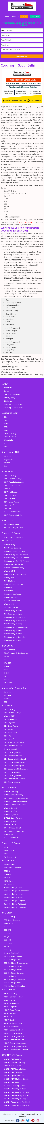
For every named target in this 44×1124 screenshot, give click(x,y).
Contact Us (35, 16)
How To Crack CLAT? (12, 512)
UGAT (6, 673)
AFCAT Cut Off (10, 1020)
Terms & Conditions (12, 394)
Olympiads (8, 440)
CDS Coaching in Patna (13, 772)
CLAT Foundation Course (14, 482)
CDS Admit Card (10, 732)
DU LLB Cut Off (10, 824)
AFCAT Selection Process (14, 1023)
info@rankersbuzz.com (15, 369)
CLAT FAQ (8, 508)
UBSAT (7, 679)
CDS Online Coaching (12, 712)
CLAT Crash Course (12, 485)
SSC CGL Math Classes (13, 956)
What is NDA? (9, 571)
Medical (7, 462)
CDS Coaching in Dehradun (14, 779)
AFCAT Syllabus (10, 1013)
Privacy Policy (9, 397)
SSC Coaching (9, 916)
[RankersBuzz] (22, 10)
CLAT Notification (11, 492)
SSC (5, 702)
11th (6, 427)
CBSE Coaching (10, 433)
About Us (15, 16)
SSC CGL (7, 926)
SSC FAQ (7, 950)
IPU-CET (7, 663)
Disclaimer (8, 401)
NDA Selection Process (13, 584)
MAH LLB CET (9, 850)
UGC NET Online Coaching (14, 1062)
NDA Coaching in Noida (13, 614)
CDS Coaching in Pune (12, 775)
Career (7, 391)
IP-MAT (7, 656)
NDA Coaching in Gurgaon (14, 624)
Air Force (7, 695)
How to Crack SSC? (11, 953)
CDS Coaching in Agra (12, 782)
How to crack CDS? (11, 749)
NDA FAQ (8, 587)
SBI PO (7, 871)
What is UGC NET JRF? (13, 1065)
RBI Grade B (9, 884)
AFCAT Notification (11, 1003)
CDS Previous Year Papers (15, 742)
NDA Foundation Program (14, 551)
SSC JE (6, 936)
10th (6, 423)
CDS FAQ (7, 736)
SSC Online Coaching (12, 920)
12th (6, 430)
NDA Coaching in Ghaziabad (15, 617)
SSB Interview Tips (11, 607)
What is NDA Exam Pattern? (15, 574)
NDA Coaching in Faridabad (15, 620)
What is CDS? (9, 716)
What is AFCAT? (10, 1000)
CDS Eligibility (9, 722)
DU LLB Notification (12, 811)
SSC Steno (8, 943)
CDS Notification (10, 719)
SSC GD (7, 946)
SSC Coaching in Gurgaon (14, 973)
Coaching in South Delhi (13, 407)
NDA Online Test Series (13, 564)
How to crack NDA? (12, 600)
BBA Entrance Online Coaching (16, 653)
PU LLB (7, 854)
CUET (6, 676)
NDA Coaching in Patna (13, 630)
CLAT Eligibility (10, 495)
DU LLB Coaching (11, 791)
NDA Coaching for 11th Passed (16, 558)
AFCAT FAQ (8, 1016)
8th (5, 417)
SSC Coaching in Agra (12, 983)
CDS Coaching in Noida (13, 755)
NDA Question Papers (13, 594)
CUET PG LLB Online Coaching (16, 798)
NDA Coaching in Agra (12, 640)
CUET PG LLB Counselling (14, 831)
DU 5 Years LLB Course (13, 537)
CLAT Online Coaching (12, 479)
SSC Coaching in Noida (13, 969)
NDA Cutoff (8, 591)
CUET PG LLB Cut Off (12, 828)
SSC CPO (7, 930)
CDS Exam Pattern (11, 726)
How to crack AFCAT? (12, 1026)
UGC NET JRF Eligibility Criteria (16, 1079)
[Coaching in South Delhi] (22, 104)
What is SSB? (9, 604)
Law (5, 466)
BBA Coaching (9, 650)
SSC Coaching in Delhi (12, 959)
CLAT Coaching (10, 475)
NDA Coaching (9, 544)
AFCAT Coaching (10, 993)
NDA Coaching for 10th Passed (16, 554)
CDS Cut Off (9, 739)
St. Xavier (8, 683)
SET (5, 659)
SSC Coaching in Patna (13, 966)
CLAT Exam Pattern (12, 502)
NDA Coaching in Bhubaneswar (16, 627)
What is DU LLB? (10, 808)
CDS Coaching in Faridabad (14, 762)
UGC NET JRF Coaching (13, 1059)
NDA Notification (10, 597)
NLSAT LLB (8, 847)
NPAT (6, 669)
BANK (6, 698)
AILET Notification (11, 524)
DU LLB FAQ (9, 834)
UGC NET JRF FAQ (11, 1082)
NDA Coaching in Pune (13, 633)
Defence (7, 456)
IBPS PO (7, 877)
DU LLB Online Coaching (13, 795)
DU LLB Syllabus (10, 821)
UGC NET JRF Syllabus (13, 1072)
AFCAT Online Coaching (13, 997)
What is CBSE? (10, 437)
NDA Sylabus (9, 577)
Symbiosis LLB (10, 857)
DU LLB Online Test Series (15, 804)
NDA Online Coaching (12, 548)
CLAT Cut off (9, 505)
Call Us (24, 16)
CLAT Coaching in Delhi (13, 515)
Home (7, 16)
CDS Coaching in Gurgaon (14, 765)
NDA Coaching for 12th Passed (16, 561)
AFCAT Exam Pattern (12, 1010)
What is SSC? (9, 923)
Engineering (9, 459)
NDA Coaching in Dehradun (14, 637)
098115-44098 (25, 222)
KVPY (6, 446)
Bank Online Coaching (12, 867)
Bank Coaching (10, 864)
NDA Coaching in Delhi (13, 610)
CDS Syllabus (9, 729)
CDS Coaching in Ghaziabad (15, 759)
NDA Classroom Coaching (14, 567)
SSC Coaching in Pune (12, 976)
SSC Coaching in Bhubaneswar (16, 963)
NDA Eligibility (9, 581)
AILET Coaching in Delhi (13, 527)
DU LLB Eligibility (11, 814)
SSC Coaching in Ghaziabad (14, 986)
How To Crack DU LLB (13, 837)
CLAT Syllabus (9, 498)
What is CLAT (9, 488)
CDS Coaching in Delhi (12, 752)
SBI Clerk (7, 874)
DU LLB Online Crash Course (15, 801)
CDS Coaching (9, 709)
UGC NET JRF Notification (14, 1075)
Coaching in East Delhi (13, 404)
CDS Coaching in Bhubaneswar (16, 769)
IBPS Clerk (8, 881)
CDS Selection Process (13, 745)
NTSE (6, 443)
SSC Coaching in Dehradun (14, 979)
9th (5, 420)
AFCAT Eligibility (10, 1006)
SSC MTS (7, 940)
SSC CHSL (8, 933)
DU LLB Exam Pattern (13, 818)
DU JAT (7, 666)
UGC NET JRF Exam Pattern (15, 1069)
